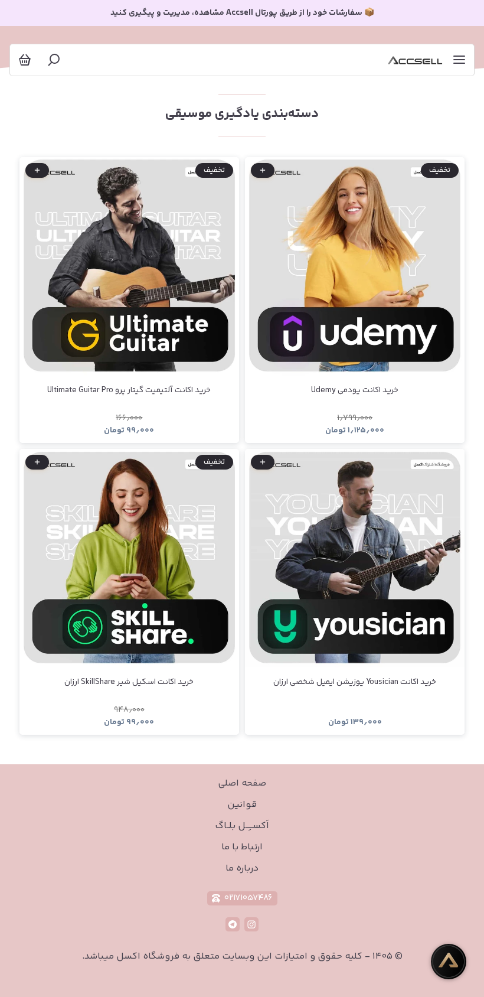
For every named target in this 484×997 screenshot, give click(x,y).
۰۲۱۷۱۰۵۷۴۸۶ (248, 898)
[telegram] (232, 924)
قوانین (242, 804)
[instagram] (251, 924)
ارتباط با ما (242, 847)
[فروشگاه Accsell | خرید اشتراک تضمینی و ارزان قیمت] (414, 60)
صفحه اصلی (242, 783)
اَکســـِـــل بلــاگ (242, 826)
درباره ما (242, 868)
